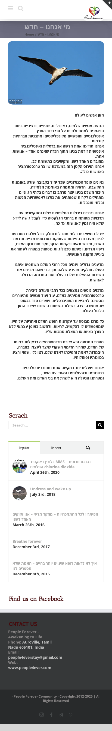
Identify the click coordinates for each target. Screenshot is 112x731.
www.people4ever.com (29, 667)
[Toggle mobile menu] (11, 8)
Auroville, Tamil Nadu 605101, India (30, 644)
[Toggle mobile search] (20, 8)
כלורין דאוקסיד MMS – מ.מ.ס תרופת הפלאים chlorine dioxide (60, 464)
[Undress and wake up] (20, 488)
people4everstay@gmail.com (35, 657)
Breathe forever (27, 541)
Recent (56, 448)
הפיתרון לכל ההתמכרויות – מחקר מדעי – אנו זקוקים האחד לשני (55, 517)
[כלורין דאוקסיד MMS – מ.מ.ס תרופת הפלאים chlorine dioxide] (20, 461)
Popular (24, 448)
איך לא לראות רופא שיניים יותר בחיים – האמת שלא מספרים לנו (55, 566)
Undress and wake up (50, 488)
